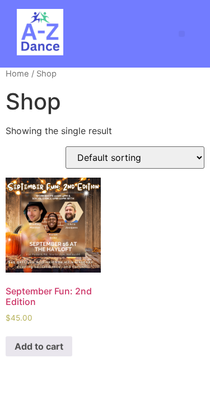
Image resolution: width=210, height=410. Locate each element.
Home (17, 74)
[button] (182, 34)
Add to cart (39, 346)
